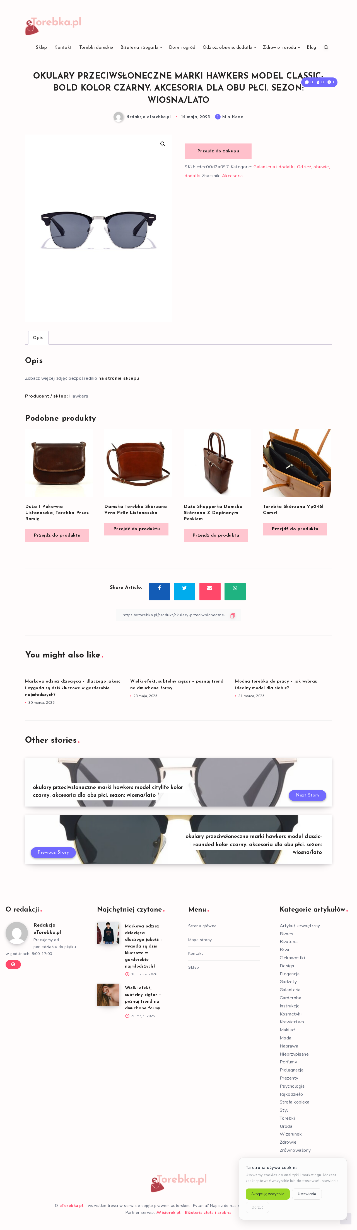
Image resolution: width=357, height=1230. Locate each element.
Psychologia (292, 1086)
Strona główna (202, 926)
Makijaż (287, 1030)
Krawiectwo (292, 1022)
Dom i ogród (182, 47)
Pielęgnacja (292, 1070)
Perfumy (288, 1062)
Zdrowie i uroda (279, 47)
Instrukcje (290, 1006)
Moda (285, 1038)
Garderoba (290, 998)
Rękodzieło (291, 1094)
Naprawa (289, 1046)
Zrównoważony (295, 1150)
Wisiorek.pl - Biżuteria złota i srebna (194, 1212)
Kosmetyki (291, 1014)
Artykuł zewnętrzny (300, 926)
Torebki (287, 1118)
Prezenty (289, 1078)
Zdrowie (288, 1142)
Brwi (284, 950)
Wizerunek (291, 1134)
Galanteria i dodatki (274, 167)
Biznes (286, 934)
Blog (311, 47)
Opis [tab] (38, 338)
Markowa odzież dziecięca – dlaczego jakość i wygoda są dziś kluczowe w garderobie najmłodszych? (72, 688)
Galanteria (290, 990)
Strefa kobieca (295, 1102)
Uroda (286, 1126)
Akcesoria (232, 176)
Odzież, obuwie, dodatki (227, 47)
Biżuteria (289, 942)
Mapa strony (200, 939)
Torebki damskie (96, 47)
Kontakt (63, 47)
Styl (284, 1110)
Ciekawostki (292, 958)
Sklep (41, 47)
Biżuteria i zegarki (139, 47)
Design (287, 966)
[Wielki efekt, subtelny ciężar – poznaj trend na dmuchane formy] (108, 995)
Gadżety (288, 982)
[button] (163, 144)
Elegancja (290, 974)
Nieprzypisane (294, 1054)
